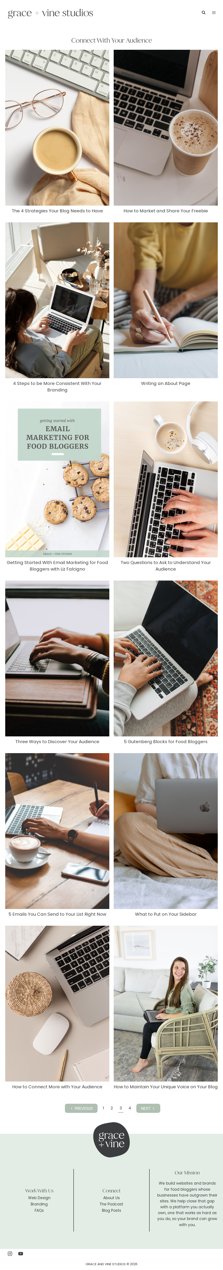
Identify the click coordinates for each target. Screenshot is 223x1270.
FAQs (39, 1210)
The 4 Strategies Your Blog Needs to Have (57, 211)
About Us (111, 1197)
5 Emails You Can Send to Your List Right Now (57, 914)
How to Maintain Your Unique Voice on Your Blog (166, 1087)
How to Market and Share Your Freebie (165, 211)
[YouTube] (20, 1253)
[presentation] (57, 128)
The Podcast (111, 1204)
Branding (39, 1204)
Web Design (39, 1197)
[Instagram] (10, 1253)
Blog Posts (111, 1210)
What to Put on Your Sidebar (166, 914)
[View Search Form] (204, 13)
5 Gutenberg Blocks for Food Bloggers (166, 742)
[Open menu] (214, 12)
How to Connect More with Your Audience (57, 1087)
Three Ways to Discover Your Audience (57, 742)
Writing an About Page (165, 383)
